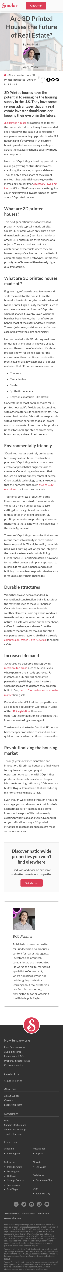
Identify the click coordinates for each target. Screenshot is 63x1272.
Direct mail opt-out (13, 1218)
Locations (11, 1142)
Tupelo (39, 1153)
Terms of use (43, 1213)
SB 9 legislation (21, 711)
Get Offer (36, 5)
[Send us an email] (31, 1204)
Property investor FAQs (17, 1060)
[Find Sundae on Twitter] (23, 1204)
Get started (31, 883)
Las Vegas (41, 1166)
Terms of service (11, 1213)
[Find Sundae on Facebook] (16, 1204)
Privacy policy (28, 1213)
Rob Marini (22, 936)
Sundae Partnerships (15, 1129)
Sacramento (13, 1184)
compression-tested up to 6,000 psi (25, 639)
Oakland (11, 1175)
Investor (20, 75)
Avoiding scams (12, 1051)
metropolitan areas (16, 667)
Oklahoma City (44, 1180)
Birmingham (13, 1153)
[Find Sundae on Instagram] (39, 1204)
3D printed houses (15, 122)
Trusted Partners (13, 1133)
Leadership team (13, 1104)
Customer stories (13, 1064)
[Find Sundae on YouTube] (46, 1204)
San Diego (12, 1189)
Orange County (15, 1180)
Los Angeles (13, 1171)
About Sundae (11, 1095)
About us (10, 1089)
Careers (8, 1100)
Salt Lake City (43, 1193)
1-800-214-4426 (13, 1080)
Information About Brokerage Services (20, 1256)
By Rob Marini (31, 44)
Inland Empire (14, 1166)
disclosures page (11, 1269)
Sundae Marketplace (15, 1124)
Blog (11, 75)
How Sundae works (17, 1040)
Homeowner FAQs (14, 1056)
